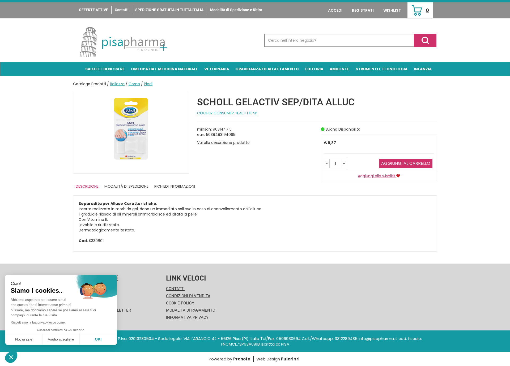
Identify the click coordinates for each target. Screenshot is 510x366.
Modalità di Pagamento (190, 310)
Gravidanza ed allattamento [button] (267, 69)
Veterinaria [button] (216, 69)
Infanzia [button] (423, 69)
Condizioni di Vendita (188, 296)
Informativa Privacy (187, 317)
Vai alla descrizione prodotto (223, 142)
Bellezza (117, 84)
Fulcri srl (290, 359)
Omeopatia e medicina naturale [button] (164, 69)
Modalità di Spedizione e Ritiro (236, 10)
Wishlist (392, 10)
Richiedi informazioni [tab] (174, 186)
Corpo (134, 84)
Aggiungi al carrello (405, 163)
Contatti (122, 10)
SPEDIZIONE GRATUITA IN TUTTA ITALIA (169, 10)
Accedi (335, 10)
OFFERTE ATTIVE (93, 10)
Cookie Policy (180, 303)
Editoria (314, 69)
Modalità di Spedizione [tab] (126, 186)
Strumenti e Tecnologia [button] (381, 69)
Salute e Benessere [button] (105, 69)
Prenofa (241, 359)
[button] (327, 163)
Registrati (363, 10)
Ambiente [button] (339, 69)
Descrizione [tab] (87, 186)
